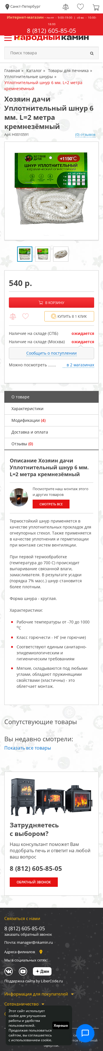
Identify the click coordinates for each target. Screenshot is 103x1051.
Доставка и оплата (29, 432)
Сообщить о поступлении (51, 353)
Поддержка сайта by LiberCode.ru (33, 981)
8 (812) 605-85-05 (51, 30)
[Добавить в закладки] (25, 316)
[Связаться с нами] (85, 1033)
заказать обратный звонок (28, 934)
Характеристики (27, 408)
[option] (51, 191)
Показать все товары (27, 748)
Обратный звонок (34, 882)
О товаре (20, 397)
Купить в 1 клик (72, 316)
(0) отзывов (85, 134)
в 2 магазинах (80, 364)
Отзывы (22, 443)
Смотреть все (51, 504)
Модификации (28, 420)
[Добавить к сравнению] (13, 316)
